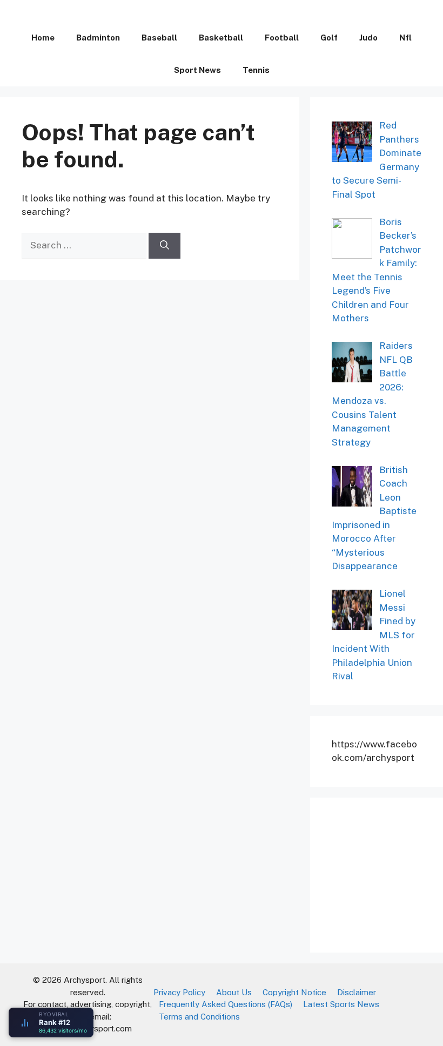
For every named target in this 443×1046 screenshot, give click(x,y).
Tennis (256, 70)
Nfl (405, 37)
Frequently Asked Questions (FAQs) (225, 1004)
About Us (234, 992)
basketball (221, 37)
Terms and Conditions (199, 1016)
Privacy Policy (179, 992)
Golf (329, 37)
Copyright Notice (294, 992)
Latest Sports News (341, 1004)
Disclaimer (356, 992)
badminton (98, 37)
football (282, 37)
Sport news (197, 70)
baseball (159, 37)
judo (368, 37)
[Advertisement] (387, 873)
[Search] (164, 246)
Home (43, 37)
